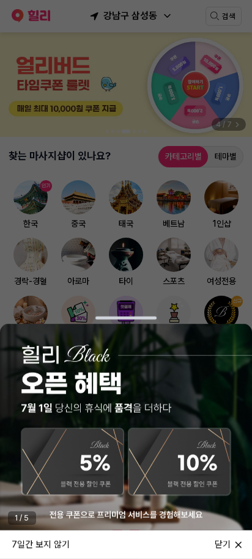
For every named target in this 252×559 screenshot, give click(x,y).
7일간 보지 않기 (41, 543)
